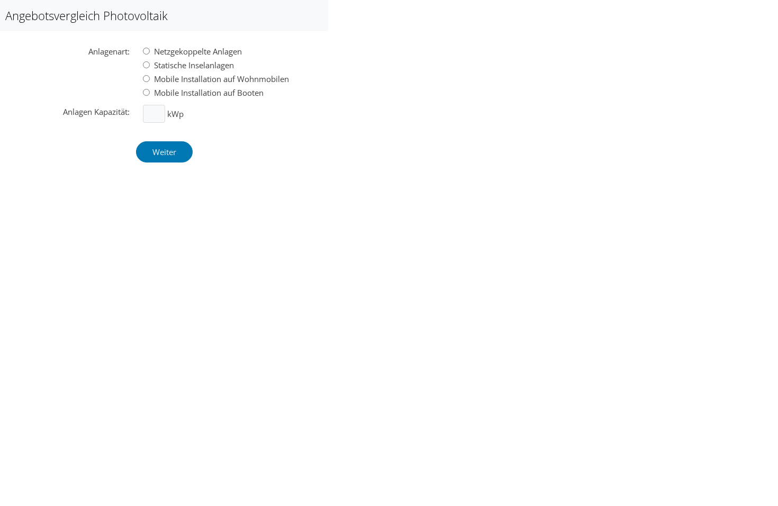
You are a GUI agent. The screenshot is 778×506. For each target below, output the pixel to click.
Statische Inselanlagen (193, 65)
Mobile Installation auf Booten (208, 92)
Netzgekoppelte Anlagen (197, 51)
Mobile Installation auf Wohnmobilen (220, 79)
